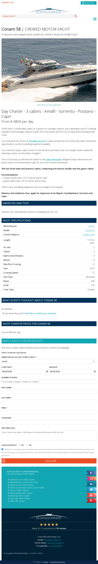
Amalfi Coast (89, 234)
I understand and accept (57, 562)
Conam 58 (90, 230)
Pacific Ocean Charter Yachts (22, 485)
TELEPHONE (7, 418)
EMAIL (5, 408)
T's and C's (33, 553)
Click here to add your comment (40, 313)
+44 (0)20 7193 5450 (52, 540)
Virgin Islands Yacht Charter (21, 493)
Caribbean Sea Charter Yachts (22, 479)
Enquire (89, 3)
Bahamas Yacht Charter (19, 496)
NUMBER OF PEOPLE (9, 377)
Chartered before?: (9, 445)
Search (75, 16)
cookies (46, 562)
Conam (91, 226)
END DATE (54, 367)
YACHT (4, 352)
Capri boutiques (54, 159)
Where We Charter (17, 501)
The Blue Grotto (37, 141)
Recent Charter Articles (19, 490)
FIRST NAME (7, 387)
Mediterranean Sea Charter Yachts (24, 482)
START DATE (7, 367)
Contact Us (7, 2)
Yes (22, 445)
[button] (5, 70)
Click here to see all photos (49, 105)
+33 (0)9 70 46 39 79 (55, 543)
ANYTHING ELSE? (8, 428)
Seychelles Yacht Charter (20, 498)
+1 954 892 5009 (55, 546)
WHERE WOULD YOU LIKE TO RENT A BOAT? (19, 357)
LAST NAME (7, 398)
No (30, 445)
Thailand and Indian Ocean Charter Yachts (27, 487)
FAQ (40, 553)
